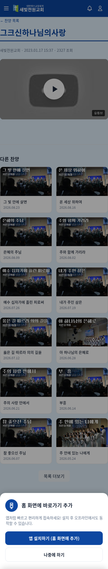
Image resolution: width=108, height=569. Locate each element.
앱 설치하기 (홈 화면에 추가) (54, 538)
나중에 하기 (54, 554)
